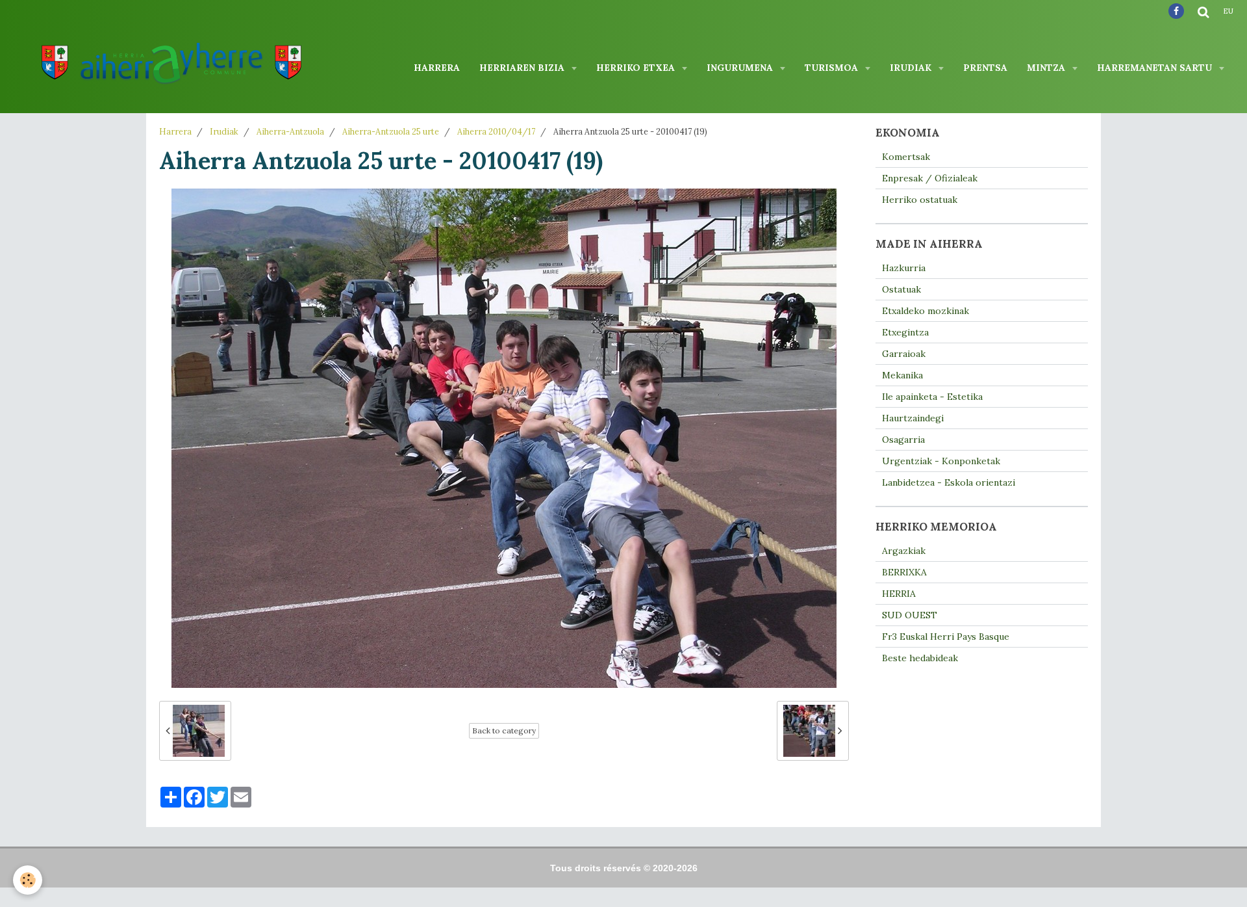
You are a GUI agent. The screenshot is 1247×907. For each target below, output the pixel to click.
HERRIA (899, 593)
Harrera (437, 67)
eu (1228, 11)
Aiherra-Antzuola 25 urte (390, 131)
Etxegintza (905, 332)
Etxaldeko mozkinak (925, 311)
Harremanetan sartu (1156, 67)
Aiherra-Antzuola (290, 131)
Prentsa (985, 67)
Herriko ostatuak (919, 199)
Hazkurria (904, 268)
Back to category (504, 730)
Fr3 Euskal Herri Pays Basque (945, 636)
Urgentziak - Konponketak (941, 461)
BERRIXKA (904, 572)
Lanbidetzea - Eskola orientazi (948, 482)
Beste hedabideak (920, 658)
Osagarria (903, 439)
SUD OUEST (909, 615)
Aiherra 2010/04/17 (496, 131)
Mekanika (902, 375)
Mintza (1047, 67)
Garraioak (904, 354)
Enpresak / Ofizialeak (929, 178)
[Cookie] (27, 880)
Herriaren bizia (523, 67)
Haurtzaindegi (913, 418)
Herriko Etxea (636, 67)
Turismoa (833, 67)
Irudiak (912, 67)
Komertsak (906, 157)
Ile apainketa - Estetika (932, 396)
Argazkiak (904, 551)
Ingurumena (741, 67)
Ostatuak (901, 289)
